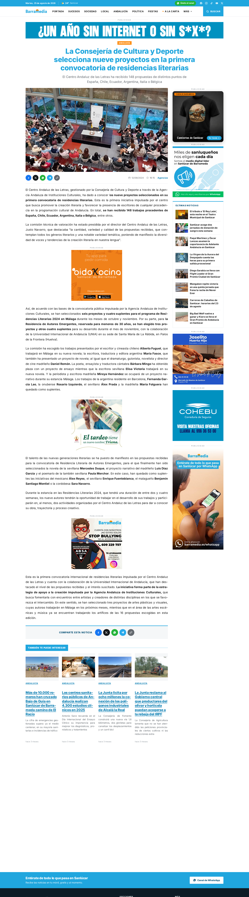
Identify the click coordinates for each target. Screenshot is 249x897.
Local (105, 11)
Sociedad (90, 11)
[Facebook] (201, 3)
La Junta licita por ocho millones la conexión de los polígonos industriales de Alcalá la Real (114, 701)
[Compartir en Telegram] (50, 178)
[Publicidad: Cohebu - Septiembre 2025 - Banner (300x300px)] (198, 440)
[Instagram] (206, 3)
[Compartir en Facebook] (28, 178)
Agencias (163, 177)
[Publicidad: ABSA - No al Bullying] (96, 568)
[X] (222, 3)
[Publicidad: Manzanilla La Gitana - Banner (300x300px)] (96, 449)
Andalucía (120, 11)
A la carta (172, 11)
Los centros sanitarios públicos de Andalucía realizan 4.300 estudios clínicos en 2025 (78, 701)
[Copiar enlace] (57, 178)
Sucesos (74, 11)
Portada (58, 11)
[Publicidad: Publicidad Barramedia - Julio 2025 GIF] (198, 196)
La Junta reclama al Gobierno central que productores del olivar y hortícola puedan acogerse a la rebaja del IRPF (151, 703)
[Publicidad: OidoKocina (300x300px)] (96, 299)
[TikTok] (211, 3)
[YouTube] (216, 3)
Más (186, 11)
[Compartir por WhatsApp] (43, 178)
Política (138, 11)
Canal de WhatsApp (208, 880)
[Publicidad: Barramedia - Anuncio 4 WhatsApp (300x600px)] (198, 548)
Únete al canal (187, 3)
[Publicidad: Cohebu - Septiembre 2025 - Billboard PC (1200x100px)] (124, 37)
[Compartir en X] (35, 178)
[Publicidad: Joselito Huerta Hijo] (198, 383)
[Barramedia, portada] (38, 11)
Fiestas (153, 11)
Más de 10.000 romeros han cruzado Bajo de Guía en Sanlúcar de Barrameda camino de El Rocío (41, 703)
